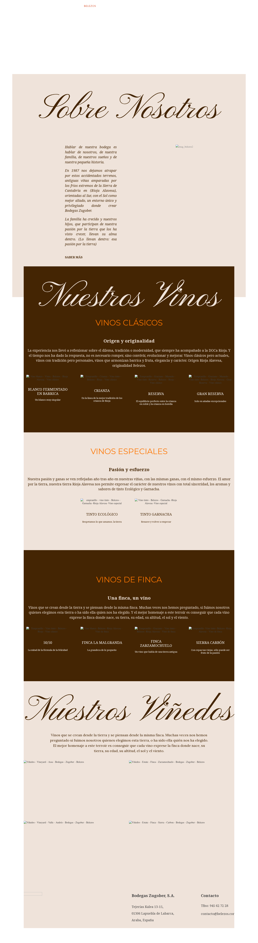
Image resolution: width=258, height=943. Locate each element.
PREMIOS (155, 5)
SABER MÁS (73, 257)
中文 (191, 5)
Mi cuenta (208, 6)
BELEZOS (90, 5)
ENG (180, 5)
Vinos (105, 5)
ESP (169, 5)
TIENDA (138, 5)
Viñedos (122, 5)
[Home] (38, 11)
